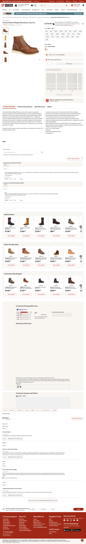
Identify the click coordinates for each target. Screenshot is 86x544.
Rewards (51, 520)
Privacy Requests (66, 541)
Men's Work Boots (33, 17)
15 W (47, 39)
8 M (46, 31)
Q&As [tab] (49, 107)
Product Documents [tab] (24, 107)
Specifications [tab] (40, 107)
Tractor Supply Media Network (40, 527)
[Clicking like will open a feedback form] (18, 387)
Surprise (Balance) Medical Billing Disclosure (11, 541)
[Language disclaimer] (53, 378)
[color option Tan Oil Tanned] (46, 49)
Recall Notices (6, 528)
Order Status (6, 519)
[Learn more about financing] (83, 24)
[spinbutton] (49, 63)
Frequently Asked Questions (9, 525)
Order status (51, 1)
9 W (70, 31)
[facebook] (64, 520)
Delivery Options (6, 522)
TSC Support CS (8, 175)
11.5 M (78, 34)
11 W (73, 34)
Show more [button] (18, 383)
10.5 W (62, 34)
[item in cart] (83, 5)
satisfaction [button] (19, 410)
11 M (68, 34)
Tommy (5, 184)
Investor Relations (23, 520)
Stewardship (22, 522)
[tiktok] (77, 520)
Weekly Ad (81, 1)
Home (3, 17)
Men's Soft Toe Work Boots (43, 17)
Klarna (50, 533)
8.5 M (56, 31)
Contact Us (5, 527)
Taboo (5, 164)
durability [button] (54, 410)
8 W (51, 31)
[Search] (41, 5)
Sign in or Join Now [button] (54, 101)
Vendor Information (37, 525)
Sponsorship (36, 520)
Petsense (75, 1)
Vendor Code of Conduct (45, 541)
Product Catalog (22, 527)
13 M (62, 36)
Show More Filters (6, 413)
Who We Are (21, 519)
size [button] (38, 410)
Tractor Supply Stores (24, 528)
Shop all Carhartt (5, 20)
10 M (47, 34)
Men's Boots (25, 17)
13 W (67, 36)
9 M (66, 31)
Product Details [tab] (9, 106)
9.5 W (80, 31)
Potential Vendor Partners (39, 524)
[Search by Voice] (66, 5)
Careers (35, 519)
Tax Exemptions (6, 524)
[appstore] (67, 530)
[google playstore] (76, 530)
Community (21, 524)
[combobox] (76, 158)
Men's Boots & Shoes (17, 17)
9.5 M (75, 31)
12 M (52, 36)
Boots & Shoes (9, 17)
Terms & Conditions (53, 525)
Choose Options (11, 235)
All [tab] (16, 395)
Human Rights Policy (36, 541)
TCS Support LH (8, 196)
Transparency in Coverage (26, 541)
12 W (57, 36)
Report (21, 178)
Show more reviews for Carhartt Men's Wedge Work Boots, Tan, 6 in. (43, 500)
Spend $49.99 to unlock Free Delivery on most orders (17, 1)
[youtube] (74, 520)
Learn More (36, 1)
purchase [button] (12, 410)
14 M (72, 36)
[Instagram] (71, 520)
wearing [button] (26, 410)
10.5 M (57, 34)
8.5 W (61, 31)
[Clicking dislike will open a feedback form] (20, 387)
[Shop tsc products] (43, 13)
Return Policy (6, 520)
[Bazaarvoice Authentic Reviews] (22, 310)
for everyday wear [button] (46, 410)
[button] (39, 1)
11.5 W (47, 36)
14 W (77, 36)
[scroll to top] (82, 540)
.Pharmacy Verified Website (25, 530)
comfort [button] (5, 410)
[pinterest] (67, 520)
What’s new (68, 1)
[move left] (5, 226)
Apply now (71, 25)
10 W (52, 34)
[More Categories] (83, 9)
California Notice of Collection (57, 541)
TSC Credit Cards (60, 1)
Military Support (22, 525)
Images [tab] (20, 395)
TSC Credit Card (52, 531)
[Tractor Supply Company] (7, 5)
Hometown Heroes (53, 522)
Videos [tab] (24, 395)
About (50, 519)
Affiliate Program (37, 522)
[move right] (81, 226)
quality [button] (32, 410)
